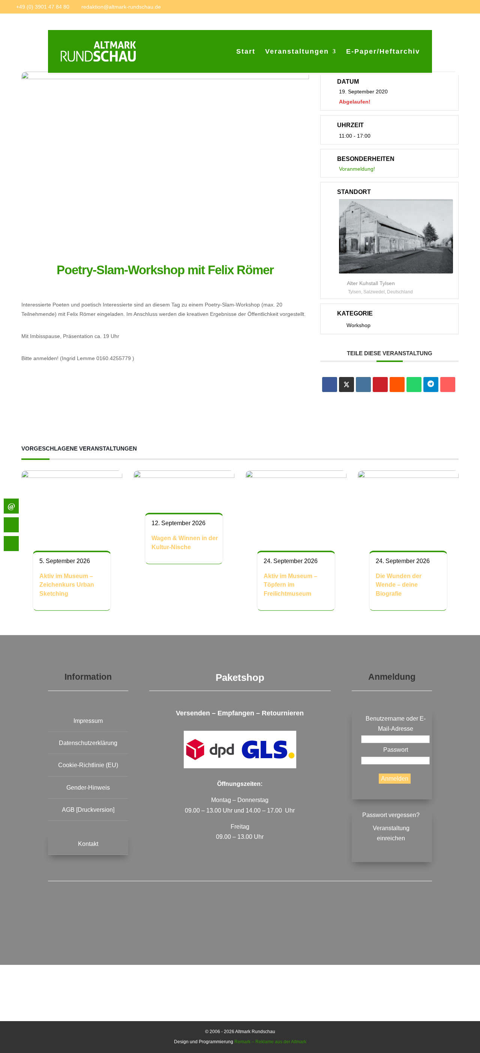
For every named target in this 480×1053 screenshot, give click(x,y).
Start (245, 52)
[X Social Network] (346, 384)
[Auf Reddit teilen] (397, 384)
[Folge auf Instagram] (290, 924)
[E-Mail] (447, 384)
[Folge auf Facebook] (189, 924)
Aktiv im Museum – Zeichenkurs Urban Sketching (66, 585)
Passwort (395, 750)
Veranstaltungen (297, 52)
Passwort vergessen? (391, 815)
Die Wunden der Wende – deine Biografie (399, 585)
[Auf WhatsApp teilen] (414, 384)
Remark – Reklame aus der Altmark (270, 1041)
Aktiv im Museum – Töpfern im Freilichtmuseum (290, 585)
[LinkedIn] (363, 384)
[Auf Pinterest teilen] (380, 384)
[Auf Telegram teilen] (430, 384)
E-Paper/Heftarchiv (383, 52)
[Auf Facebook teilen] (329, 384)
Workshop (358, 325)
